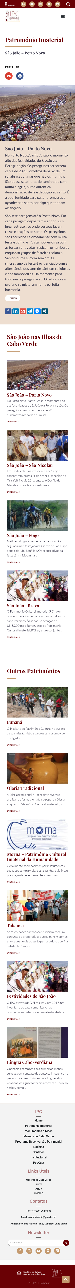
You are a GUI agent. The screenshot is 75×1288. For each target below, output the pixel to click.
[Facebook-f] (20, 1251)
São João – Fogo (23, 535)
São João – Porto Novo (29, 395)
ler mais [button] (13, 298)
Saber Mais (13, 422)
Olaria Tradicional (25, 788)
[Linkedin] (57, 4)
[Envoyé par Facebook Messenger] (37, 311)
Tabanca (15, 925)
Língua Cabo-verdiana (29, 1062)
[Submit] (66, 1243)
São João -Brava (23, 605)
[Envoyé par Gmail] (23, 311)
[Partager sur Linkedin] (15, 311)
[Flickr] (49, 4)
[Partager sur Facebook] (8, 311)
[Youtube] (32, 4)
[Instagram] (40, 4)
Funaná (14, 722)
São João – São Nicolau (30, 465)
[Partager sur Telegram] (30, 311)
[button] (68, 4)
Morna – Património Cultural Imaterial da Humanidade (36, 856)
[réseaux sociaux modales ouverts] (45, 311)
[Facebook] (23, 4)
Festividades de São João (31, 996)
